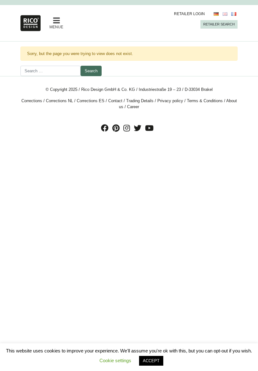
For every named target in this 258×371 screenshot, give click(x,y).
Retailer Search (219, 24)
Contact (115, 100)
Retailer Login (189, 14)
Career (133, 106)
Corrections (31, 100)
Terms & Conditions (205, 100)
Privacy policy (170, 100)
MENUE (56, 27)
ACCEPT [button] (151, 360)
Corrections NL (59, 100)
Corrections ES (90, 100)
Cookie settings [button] (115, 360)
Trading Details (140, 100)
